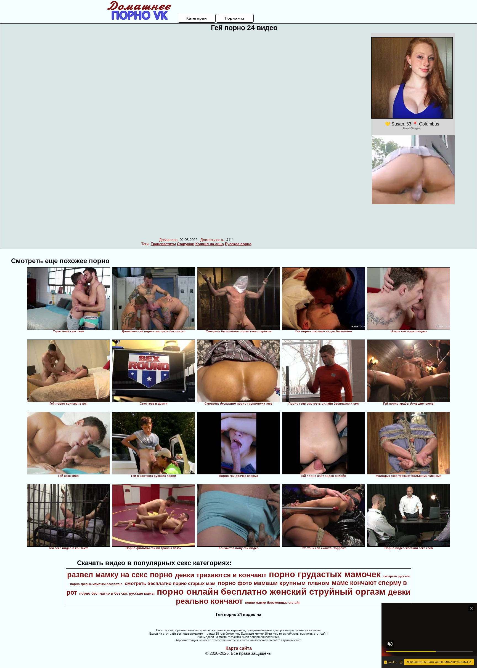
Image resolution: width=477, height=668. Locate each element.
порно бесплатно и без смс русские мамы (117, 593)
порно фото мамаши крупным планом (274, 583)
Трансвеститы (163, 244)
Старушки (185, 244)
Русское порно (238, 244)
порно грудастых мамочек (325, 574)
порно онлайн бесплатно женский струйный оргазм (271, 592)
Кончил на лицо (209, 244)
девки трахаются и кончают (221, 575)
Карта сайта (239, 648)
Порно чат (235, 18)
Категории (196, 18)
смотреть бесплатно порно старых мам (170, 583)
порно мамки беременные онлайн (272, 603)
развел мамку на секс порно (120, 575)
